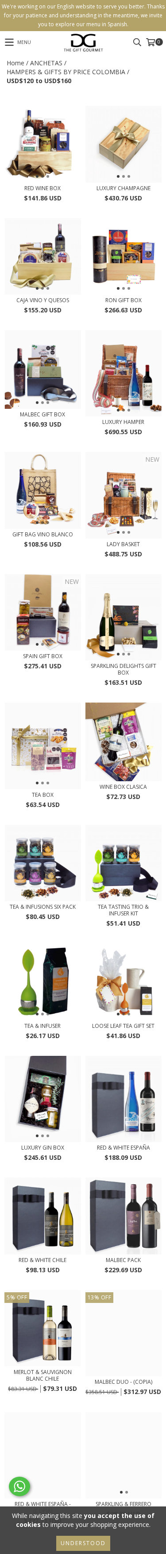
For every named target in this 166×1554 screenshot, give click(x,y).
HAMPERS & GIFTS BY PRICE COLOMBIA (66, 72)
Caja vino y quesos (42, 300)
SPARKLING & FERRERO (123, 1504)
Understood (83, 1543)
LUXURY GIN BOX (42, 1147)
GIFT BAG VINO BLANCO (42, 534)
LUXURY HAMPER (123, 422)
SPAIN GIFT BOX (42, 656)
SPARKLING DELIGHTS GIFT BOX (123, 669)
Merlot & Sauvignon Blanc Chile (43, 1375)
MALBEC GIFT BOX (42, 414)
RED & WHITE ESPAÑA (123, 1147)
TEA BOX (43, 794)
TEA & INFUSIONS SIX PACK (43, 906)
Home (15, 63)
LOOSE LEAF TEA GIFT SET (123, 1026)
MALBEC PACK (123, 1260)
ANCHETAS (46, 63)
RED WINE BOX (42, 188)
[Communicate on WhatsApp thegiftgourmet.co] (19, 1486)
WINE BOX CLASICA (123, 786)
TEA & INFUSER (42, 1026)
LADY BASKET (123, 544)
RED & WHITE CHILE (42, 1260)
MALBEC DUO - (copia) (123, 1381)
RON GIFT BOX (123, 300)
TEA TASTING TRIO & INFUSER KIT (123, 910)
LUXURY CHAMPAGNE (124, 188)
